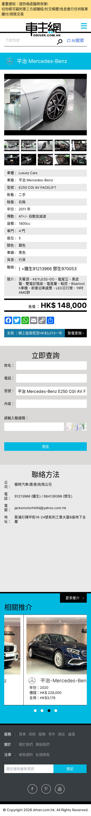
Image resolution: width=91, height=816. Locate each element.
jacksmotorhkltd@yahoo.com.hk (40, 508)
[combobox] (29, 40)
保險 (32, 734)
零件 (51, 734)
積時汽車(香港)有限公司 (33, 484)
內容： (9, 404)
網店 (61, 734)
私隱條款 (43, 755)
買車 (22, 734)
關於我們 (26, 744)
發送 (45, 447)
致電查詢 (75, 333)
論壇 (71, 734)
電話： (9, 378)
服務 (42, 734)
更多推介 (73, 598)
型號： (9, 391)
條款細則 (26, 755)
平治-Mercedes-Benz (45, 680)
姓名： (9, 365)
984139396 (53, 496)
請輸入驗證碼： (16, 418)
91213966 (22, 496)
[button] (12, 145)
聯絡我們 (43, 744)
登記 (70, 769)
